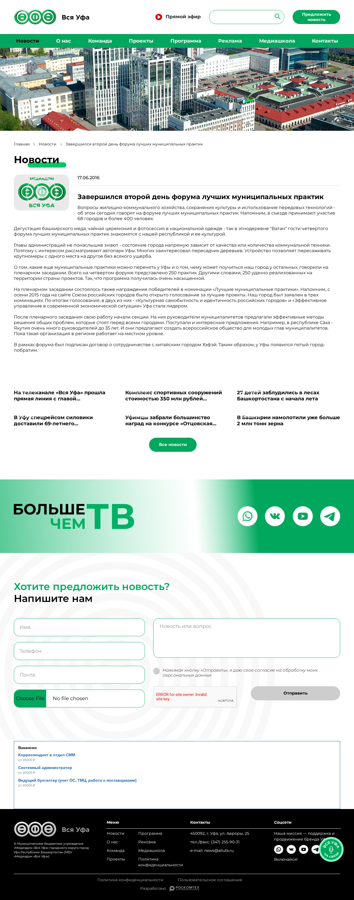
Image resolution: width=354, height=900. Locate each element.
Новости (27, 41)
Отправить (295, 693)
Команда (100, 41)
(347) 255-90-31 (225, 841)
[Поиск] (276, 16)
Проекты (141, 41)
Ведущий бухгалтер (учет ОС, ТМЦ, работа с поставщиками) (77, 780)
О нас (63, 41)
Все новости (173, 444)
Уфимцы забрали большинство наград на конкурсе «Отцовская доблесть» (168, 423)
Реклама (230, 41)
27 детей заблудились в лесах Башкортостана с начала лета (278, 396)
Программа (185, 41)
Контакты (325, 41)
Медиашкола (277, 41)
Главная (22, 144)
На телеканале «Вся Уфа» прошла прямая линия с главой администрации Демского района (61, 399)
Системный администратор (45, 767)
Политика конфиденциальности (160, 862)
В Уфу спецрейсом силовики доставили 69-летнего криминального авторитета (53, 423)
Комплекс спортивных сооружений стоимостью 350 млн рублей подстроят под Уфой (173, 399)
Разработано (155, 888)
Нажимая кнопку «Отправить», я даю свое (240, 673)
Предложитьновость (316, 17)
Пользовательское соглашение (210, 880)
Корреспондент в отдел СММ (46, 755)
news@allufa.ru (219, 850)
